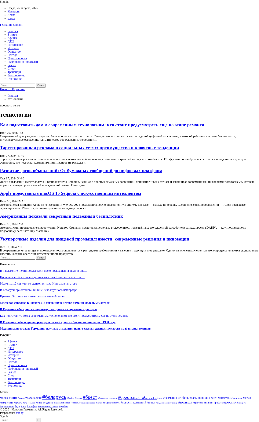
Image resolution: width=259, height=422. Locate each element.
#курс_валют (29, 403)
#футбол (63, 406)
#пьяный (208, 402)
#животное (224, 397)
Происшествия (17, 58)
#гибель (183, 398)
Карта (11, 18)
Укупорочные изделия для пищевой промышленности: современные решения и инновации (94, 239)
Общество (14, 51)
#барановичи (33, 397)
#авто (13, 398)
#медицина (48, 402)
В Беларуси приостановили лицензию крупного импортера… (40, 290)
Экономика (15, 78)
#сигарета (241, 403)
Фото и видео (16, 75)
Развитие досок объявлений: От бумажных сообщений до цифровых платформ (81, 170)
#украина (53, 406)
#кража (17, 402)
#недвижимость (111, 402)
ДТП (11, 41)
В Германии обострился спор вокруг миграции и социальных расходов (48, 309)
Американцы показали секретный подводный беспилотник (61, 216)
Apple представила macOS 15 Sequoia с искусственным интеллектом (70, 193)
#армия (21, 398)
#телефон (32, 406)
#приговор (198, 402)
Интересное (15, 44)
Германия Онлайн (11, 24)
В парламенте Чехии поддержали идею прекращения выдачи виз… (43, 270)
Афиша (12, 38)
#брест (90, 397)
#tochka (4, 397)
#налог (99, 403)
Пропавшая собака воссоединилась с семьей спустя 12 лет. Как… (42, 277)
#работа (218, 402)
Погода (12, 55)
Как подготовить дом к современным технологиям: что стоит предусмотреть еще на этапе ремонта (102, 124)
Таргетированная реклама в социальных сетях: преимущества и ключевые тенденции (89, 147)
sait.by (20, 412)
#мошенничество (87, 403)
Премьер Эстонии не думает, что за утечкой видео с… (35, 296)
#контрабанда (6, 403)
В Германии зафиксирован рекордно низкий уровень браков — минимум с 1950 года (57, 322)
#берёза (70, 398)
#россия (229, 402)
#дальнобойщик (199, 398)
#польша (185, 402)
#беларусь (54, 397)
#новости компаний (133, 402)
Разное (12, 65)
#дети (214, 397)
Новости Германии (12, 89)
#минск (57, 403)
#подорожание (163, 403)
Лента (11, 14)
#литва (39, 402)
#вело (159, 398)
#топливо (43, 406)
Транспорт (14, 72)
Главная (13, 31)
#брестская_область (137, 397)
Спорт (12, 68)
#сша (23, 406)
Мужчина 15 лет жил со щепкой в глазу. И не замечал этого (38, 283)
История (13, 48)
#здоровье (236, 398)
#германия (170, 398)
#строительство (7, 406)
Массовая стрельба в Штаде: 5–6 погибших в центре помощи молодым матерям (55, 302)
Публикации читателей (23, 61)
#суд (17, 406)
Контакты (14, 11)
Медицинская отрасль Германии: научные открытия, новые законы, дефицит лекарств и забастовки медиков (75, 328)
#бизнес (78, 398)
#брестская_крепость (107, 398)
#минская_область (70, 402)
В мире (12, 34)
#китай (247, 397)
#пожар (173, 403)
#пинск (151, 402)
